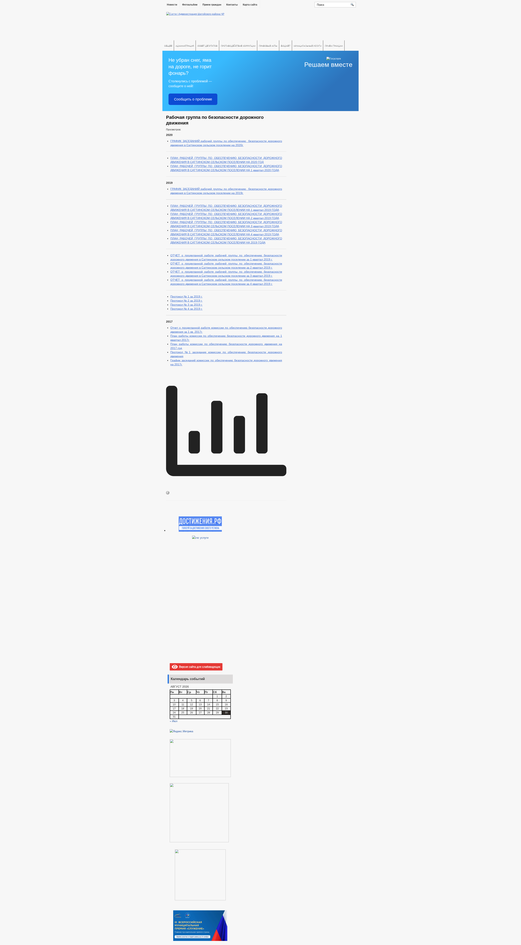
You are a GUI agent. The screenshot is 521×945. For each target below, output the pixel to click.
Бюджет (285, 45)
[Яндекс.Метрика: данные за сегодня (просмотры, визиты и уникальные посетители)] (181, 731)
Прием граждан (211, 4)
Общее (168, 45)
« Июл (173, 721)
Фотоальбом (189, 4)
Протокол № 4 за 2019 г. (186, 308)
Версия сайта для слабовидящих (199, 666)
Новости (172, 4)
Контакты (232, 4)
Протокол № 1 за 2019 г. (186, 296)
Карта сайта (250, 4)
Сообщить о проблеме (193, 99)
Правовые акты (268, 45)
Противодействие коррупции (238, 45)
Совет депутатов (207, 45)
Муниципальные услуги (307, 45)
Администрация (185, 45)
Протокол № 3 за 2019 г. (186, 304)
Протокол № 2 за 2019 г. (186, 300)
